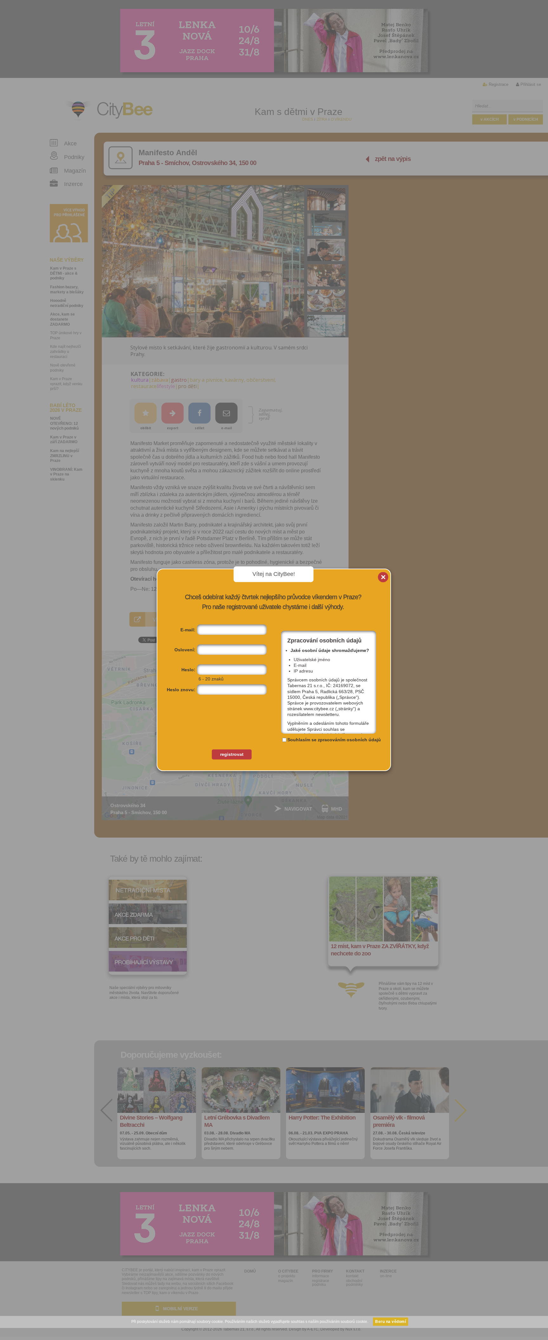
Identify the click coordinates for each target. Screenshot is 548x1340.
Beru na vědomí (390, 1321)
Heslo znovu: (181, 689)
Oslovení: (184, 649)
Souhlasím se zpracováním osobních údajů (334, 739)
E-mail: (187, 629)
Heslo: (188, 669)
